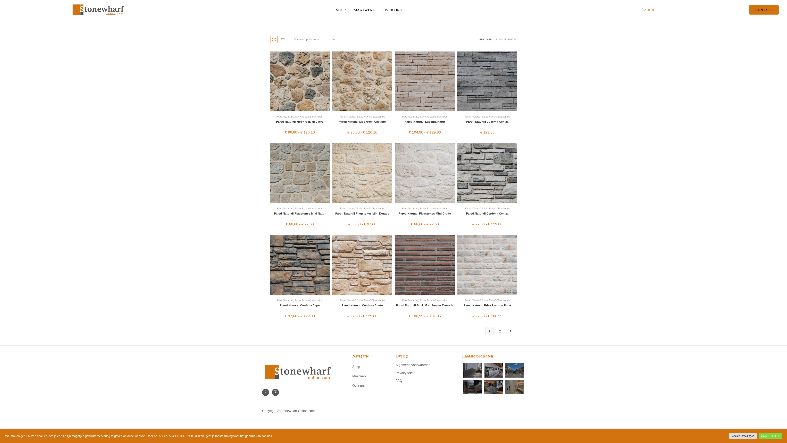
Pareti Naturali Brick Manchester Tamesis (424, 305)
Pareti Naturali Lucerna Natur (425, 121)
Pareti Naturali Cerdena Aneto (362, 305)
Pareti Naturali (285, 116)
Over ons (392, 9)
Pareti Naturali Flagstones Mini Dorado (362, 213)
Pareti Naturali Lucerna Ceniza (487, 121)
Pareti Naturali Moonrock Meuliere (299, 121)
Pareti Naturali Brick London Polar (487, 305)
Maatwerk (364, 9)
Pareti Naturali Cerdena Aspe (300, 305)
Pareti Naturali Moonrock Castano (362, 121)
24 (500, 39)
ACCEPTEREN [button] (770, 435)
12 (495, 39)
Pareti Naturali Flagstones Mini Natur (299, 213)
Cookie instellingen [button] (743, 435)
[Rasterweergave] (274, 39)
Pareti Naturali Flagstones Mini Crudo (425, 213)
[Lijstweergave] (283, 39)
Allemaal (510, 39)
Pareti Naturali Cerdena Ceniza (487, 213)
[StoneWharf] (265, 392)
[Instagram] (275, 392)
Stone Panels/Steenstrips (308, 116)
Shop (341, 9)
